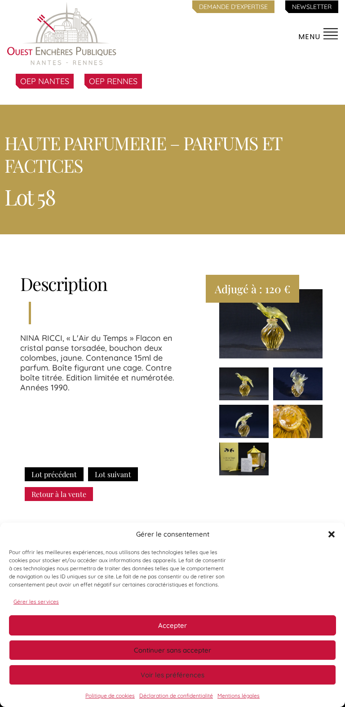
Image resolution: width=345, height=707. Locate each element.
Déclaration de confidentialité (176, 695)
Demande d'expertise (233, 7)
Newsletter (312, 7)
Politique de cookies (110, 695)
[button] (331, 534)
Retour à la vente (58, 494)
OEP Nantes (44, 81)
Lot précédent (54, 474)
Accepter (172, 625)
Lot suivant (113, 474)
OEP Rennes (113, 81)
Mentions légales (238, 695)
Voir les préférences (172, 675)
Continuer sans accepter (172, 650)
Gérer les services (36, 601)
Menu (310, 36)
